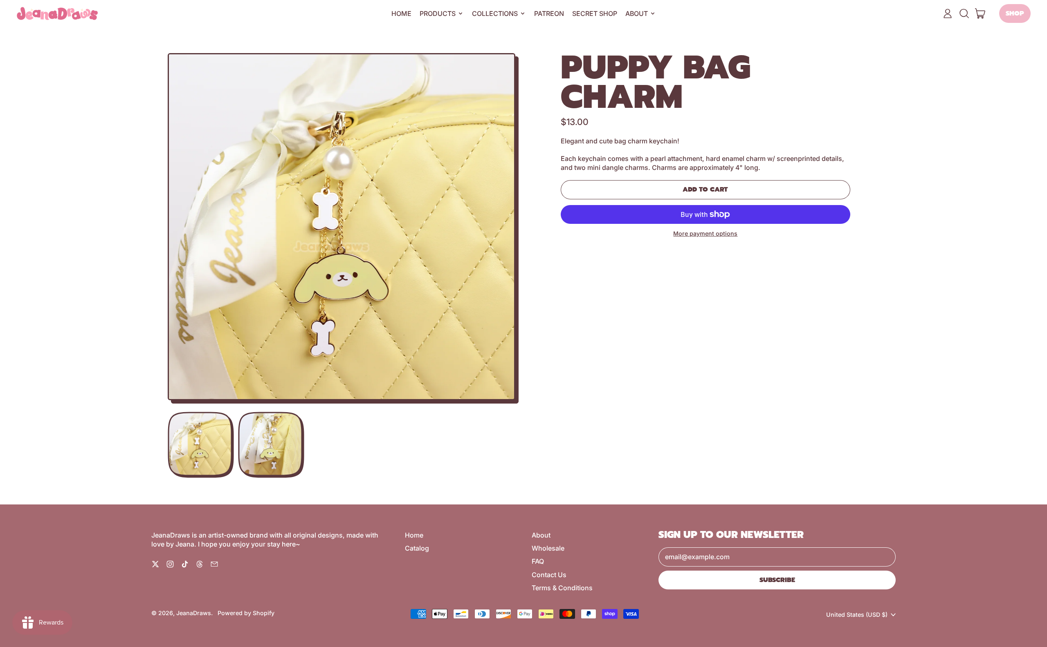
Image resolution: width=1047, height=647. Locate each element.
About (541, 535)
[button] (964, 13)
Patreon (549, 13)
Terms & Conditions (562, 588)
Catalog (417, 548)
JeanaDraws (193, 612)
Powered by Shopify (246, 612)
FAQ (538, 561)
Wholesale (548, 548)
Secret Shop (594, 13)
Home (401, 13)
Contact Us (549, 575)
